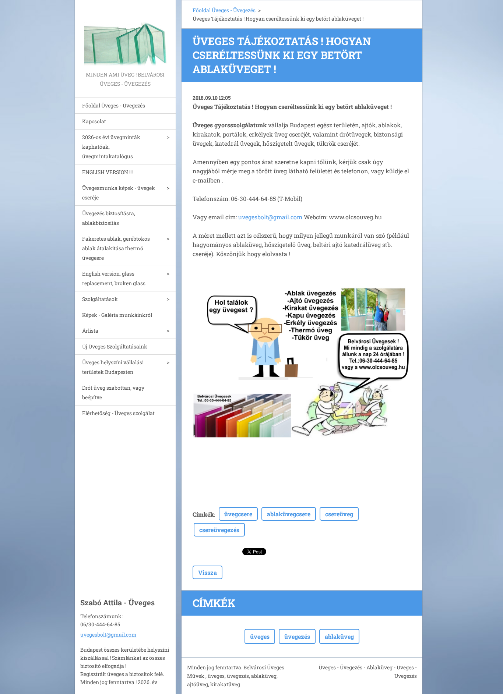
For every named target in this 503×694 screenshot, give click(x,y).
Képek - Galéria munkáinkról (117, 314)
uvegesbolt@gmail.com (270, 217)
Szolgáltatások (100, 298)
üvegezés (297, 636)
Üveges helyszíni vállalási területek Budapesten (113, 367)
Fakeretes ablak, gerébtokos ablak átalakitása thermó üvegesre (116, 248)
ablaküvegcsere (288, 514)
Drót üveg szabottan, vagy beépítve (113, 392)
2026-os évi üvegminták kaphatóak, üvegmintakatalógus (111, 147)
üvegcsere (238, 514)
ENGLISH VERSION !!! (107, 172)
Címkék (203, 514)
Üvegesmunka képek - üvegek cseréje (118, 192)
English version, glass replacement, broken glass (113, 278)
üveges (260, 636)
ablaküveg (339, 636)
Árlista (90, 330)
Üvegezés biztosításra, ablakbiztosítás (108, 218)
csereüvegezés (219, 530)
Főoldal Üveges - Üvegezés (113, 105)
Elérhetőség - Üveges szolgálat (118, 413)
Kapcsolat (94, 121)
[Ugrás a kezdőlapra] (125, 35)
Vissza (207, 572)
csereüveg (339, 514)
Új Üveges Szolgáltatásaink (114, 346)
